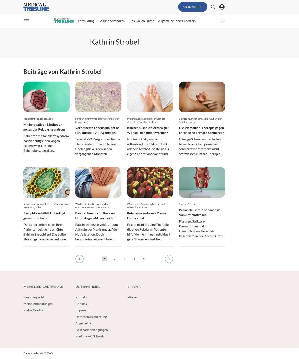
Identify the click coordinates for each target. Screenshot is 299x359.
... (223, 21)
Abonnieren (193, 7)
